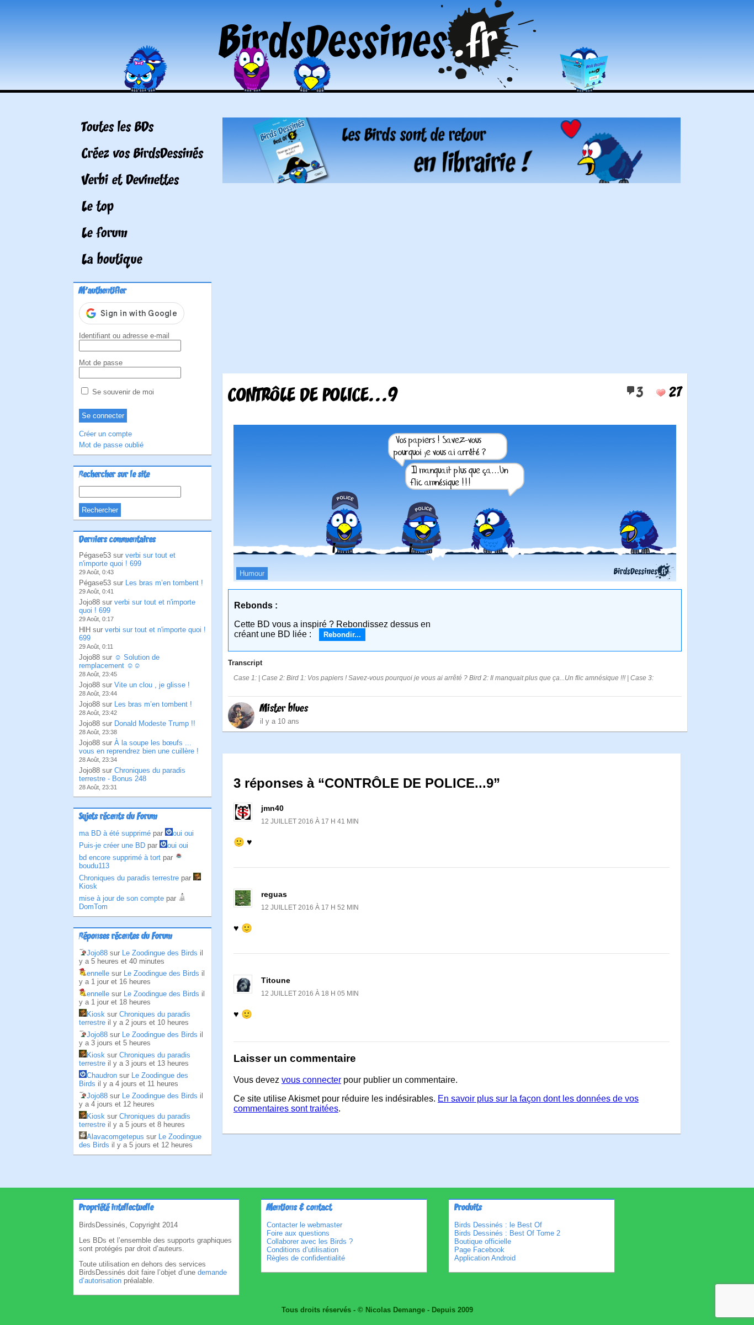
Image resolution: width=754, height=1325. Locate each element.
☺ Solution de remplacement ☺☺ (119, 661)
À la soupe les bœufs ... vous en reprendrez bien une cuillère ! (139, 747)
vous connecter (311, 1079)
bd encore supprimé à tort (120, 857)
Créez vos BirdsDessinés (142, 154)
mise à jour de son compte (121, 898)
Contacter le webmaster (304, 1225)
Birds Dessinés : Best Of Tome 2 (507, 1233)
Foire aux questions (298, 1233)
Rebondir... (342, 635)
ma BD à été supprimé (115, 833)
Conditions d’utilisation (302, 1250)
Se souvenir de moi (122, 392)
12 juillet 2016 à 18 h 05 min (310, 993)
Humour (252, 573)
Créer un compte (105, 434)
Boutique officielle (482, 1241)
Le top (98, 207)
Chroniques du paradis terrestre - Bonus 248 (132, 774)
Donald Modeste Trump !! (154, 723)
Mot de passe (101, 363)
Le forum (105, 234)
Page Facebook (479, 1250)
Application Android (485, 1258)
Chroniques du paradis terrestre (129, 878)
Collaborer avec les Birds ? (310, 1241)
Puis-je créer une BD (112, 845)
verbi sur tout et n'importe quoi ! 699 (127, 559)
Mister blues (284, 708)
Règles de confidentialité (306, 1258)
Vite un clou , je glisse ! (152, 685)
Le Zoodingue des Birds (160, 953)
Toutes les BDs (117, 128)
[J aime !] (660, 392)
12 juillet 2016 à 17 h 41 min (310, 821)
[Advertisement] (451, 274)
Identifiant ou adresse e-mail (124, 336)
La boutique (112, 260)
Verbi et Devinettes (130, 181)
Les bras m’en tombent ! (164, 583)
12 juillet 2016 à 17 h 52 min (310, 907)
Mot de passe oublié (111, 445)
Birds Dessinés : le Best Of (498, 1225)
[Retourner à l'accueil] (377, 84)
